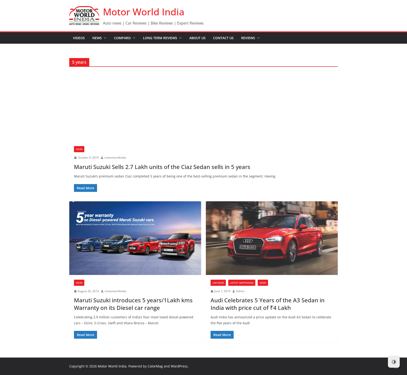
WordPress (179, 366)
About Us (197, 38)
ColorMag (155, 366)
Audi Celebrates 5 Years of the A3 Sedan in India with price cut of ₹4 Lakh (268, 303)
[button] (104, 38)
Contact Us (223, 38)
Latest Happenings (241, 282)
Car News (218, 282)
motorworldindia (115, 158)
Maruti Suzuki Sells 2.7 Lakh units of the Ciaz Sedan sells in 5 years (162, 167)
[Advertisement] (203, 106)
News (97, 38)
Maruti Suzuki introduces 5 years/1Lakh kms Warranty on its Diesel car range (133, 303)
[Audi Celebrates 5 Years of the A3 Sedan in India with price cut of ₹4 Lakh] (272, 238)
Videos (79, 38)
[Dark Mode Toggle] (394, 362)
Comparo (122, 38)
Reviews (248, 38)
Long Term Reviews (160, 38)
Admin (240, 291)
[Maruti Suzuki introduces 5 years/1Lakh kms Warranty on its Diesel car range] (135, 238)
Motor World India (143, 11)
